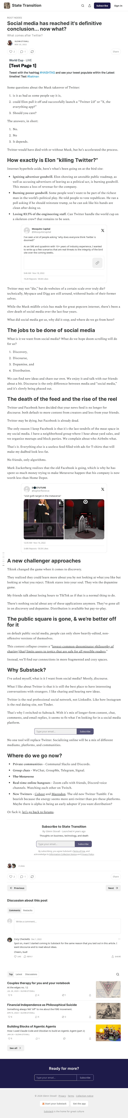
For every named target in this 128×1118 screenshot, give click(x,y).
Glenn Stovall (22, 41)
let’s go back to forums (38, 812)
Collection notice (84, 1095)
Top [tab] (11, 974)
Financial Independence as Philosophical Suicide (42, 1005)
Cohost (40, 794)
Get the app (79, 1103)
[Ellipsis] (119, 939)
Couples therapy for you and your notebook (38, 983)
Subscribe (102, 5)
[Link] (2, 160)
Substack (48, 1111)
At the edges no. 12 (17, 987)
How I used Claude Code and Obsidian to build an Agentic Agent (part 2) (46, 1030)
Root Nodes (14, 17)
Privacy (62, 1095)
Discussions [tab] (31, 974)
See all (13, 1048)
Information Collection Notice (63, 854)
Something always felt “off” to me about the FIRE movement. (39, 1009)
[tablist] (20, 910)
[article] (64, 989)
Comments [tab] (14, 910)
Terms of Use (79, 851)
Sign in (118, 5)
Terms (71, 1095)
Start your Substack (55, 1103)
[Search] (83, 5)
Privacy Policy (87, 854)
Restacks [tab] (27, 910)
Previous (19, 888)
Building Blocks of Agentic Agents (31, 1026)
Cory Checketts (22, 939)
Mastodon (59, 794)
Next (111, 888)
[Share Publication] (89, 5)
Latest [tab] (19, 974)
